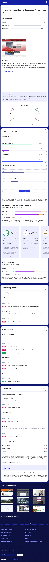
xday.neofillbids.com (5, 520)
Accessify (6, 2)
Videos (2, 546)
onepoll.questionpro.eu (6, 529)
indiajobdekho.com (29, 520)
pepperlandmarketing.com (7, 532)
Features (8, 546)
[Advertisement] (24, 34)
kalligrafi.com (28, 532)
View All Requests (24, 191)
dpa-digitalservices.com (6, 541)
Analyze (20, 554)
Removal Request (17, 548)
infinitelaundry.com (5, 523)
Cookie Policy (12, 550)
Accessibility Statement (6, 548)
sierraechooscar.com (30, 526)
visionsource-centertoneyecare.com (33, 541)
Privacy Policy (4, 550)
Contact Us (13, 546)
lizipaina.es (27, 538)
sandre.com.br (6, 8)
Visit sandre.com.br (7, 71)
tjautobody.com (4, 538)
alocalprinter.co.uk (5, 535)
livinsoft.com (28, 535)
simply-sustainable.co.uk (30, 529)
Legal (19, 546)
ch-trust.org (28, 523)
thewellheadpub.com (6, 526)
